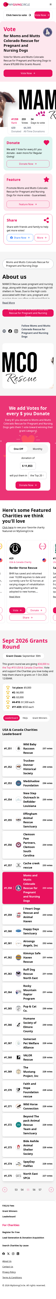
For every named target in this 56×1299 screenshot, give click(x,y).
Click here (7, 527)
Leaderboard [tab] (11, 717)
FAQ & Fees (8, 1205)
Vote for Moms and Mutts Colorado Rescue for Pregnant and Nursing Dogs (28, 313)
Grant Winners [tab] (40, 717)
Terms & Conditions (12, 1277)
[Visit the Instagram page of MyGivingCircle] (13, 1253)
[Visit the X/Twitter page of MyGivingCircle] (8, 1253)
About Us (6, 1261)
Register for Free (11, 1232)
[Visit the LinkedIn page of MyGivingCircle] (18, 1253)
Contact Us (7, 1266)
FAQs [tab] (25, 717)
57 (40, 1189)
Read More (14, 596)
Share (26, 617)
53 (16, 1189)
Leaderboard (9, 1216)
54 (22, 1189)
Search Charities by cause (15, 1245)
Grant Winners (9, 1211)
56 (34, 1189)
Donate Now (26, 485)
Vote (15, 610)
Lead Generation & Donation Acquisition (23, 1237)
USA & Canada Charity (20, 562)
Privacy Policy (9, 1272)
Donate (34, 610)
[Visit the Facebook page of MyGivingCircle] (3, 1253)
